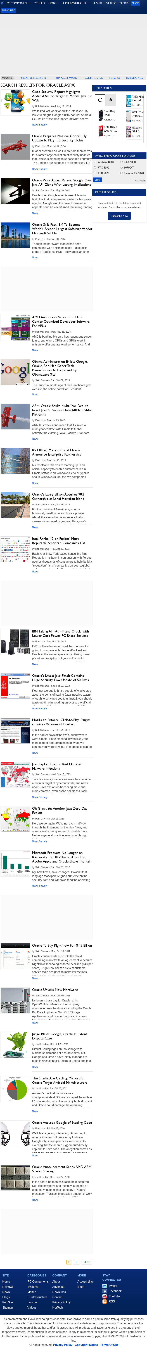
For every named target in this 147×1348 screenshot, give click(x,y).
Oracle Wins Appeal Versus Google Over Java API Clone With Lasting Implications (62, 182)
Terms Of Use (109, 1344)
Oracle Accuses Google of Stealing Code (62, 1122)
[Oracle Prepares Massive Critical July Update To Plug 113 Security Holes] (15, 147)
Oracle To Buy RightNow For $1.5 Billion (62, 945)
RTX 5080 (129, 162)
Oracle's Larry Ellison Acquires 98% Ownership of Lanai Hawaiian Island (58, 496)
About (56, 1281)
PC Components (38, 1281)
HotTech (57, 1307)
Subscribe (8, 10)
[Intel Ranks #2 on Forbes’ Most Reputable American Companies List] (15, 549)
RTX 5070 (103, 173)
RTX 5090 (103, 167)
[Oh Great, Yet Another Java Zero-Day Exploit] (15, 819)
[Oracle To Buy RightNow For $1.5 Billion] (15, 956)
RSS (112, 1301)
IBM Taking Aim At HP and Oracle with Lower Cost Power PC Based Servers (60, 633)
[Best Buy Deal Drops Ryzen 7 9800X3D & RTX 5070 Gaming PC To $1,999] (101, 115)
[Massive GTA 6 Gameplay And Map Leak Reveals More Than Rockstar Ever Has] (129, 132)
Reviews (7, 1286)
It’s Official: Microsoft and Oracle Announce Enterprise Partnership (56, 452)
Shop (135, 3)
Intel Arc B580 (105, 162)
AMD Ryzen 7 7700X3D (66, 78)
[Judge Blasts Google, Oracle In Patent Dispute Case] (15, 1045)
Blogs (6, 1297)
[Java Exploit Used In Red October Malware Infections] (15, 775)
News (35, 124)
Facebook (115, 1291)
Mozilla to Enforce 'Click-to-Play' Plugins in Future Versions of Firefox (61, 722)
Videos (31, 1307)
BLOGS (124, 3)
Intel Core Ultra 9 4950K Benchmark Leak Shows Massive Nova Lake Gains (139, 114)
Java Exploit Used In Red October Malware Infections (57, 766)
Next (87, 1262)
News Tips (59, 1291)
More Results (140, 181)
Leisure (32, 1302)
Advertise (58, 1286)
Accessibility (85, 1281)
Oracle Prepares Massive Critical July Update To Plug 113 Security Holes (59, 138)
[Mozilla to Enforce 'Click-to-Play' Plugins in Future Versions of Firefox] (15, 730)
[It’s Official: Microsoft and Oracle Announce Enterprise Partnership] (15, 461)
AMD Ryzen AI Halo (94, 78)
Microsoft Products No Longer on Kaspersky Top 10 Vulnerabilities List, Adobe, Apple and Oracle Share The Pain (61, 857)
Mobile (31, 1291)
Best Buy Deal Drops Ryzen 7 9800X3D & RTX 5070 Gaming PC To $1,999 (110, 113)
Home (6, 1281)
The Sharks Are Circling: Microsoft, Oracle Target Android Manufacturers (59, 1080)
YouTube (114, 1296)
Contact (57, 1297)
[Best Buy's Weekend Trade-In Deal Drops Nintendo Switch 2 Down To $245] (101, 131)
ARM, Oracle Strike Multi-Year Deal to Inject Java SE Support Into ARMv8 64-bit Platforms (62, 410)
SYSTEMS (39, 3)
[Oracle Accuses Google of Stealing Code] (15, 1133)
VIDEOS (111, 3)
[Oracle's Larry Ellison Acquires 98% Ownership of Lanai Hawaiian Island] (15, 505)
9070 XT (128, 167)
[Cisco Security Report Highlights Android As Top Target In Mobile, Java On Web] (15, 102)
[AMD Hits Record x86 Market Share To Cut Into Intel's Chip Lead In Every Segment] (129, 100)
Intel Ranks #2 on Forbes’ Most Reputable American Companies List (58, 540)
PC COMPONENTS (18, 3)
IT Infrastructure (37, 1297)
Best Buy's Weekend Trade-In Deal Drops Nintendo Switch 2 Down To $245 (110, 128)
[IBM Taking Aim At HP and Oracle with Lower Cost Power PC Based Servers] (15, 642)
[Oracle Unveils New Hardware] (15, 1000)
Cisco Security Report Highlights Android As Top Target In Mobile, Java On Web (62, 95)
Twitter (113, 1285)
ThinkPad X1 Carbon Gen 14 (33, 78)
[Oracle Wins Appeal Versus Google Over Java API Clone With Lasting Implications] (15, 191)
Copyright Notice (86, 1344)
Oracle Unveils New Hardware (55, 989)
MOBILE (53, 3)
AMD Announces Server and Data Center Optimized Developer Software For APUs (61, 321)
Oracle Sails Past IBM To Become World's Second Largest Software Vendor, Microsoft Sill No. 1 (62, 228)
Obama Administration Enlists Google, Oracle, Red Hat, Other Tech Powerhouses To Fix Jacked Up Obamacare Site (59, 367)
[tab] (100, 100)
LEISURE (98, 3)
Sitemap (7, 1307)
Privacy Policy (61, 1302)
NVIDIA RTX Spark (134, 78)
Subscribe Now (119, 215)
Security (43, 124)
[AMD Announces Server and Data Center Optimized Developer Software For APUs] (15, 328)
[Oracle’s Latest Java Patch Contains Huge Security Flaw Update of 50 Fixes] (15, 686)
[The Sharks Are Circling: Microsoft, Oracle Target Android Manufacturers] (15, 1089)
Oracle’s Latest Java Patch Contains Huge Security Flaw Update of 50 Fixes (60, 677)
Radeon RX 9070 (133, 173)
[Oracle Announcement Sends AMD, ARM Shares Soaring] (15, 1177)
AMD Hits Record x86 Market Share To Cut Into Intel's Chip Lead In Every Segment (139, 98)
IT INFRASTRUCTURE (75, 3)
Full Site (7, 1302)
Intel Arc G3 (114, 78)
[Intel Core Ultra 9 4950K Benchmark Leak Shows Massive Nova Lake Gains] (129, 116)
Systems (32, 1286)
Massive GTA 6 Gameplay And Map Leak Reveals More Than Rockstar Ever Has (138, 129)
